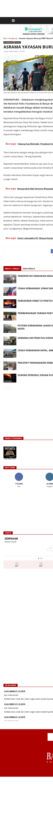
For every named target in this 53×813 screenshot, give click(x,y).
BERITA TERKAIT (12, 268)
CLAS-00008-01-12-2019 (14, 691)
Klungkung (12, 38)
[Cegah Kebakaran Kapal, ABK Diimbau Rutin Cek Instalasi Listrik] (9, 353)
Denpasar (7, 356)
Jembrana (7, 282)
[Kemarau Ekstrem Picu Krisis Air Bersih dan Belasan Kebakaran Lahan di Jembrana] (9, 340)
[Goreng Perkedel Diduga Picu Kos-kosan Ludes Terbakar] (9, 378)
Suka (19, 474)
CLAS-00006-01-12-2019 (14, 717)
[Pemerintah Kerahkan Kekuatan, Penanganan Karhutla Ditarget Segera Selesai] (9, 278)
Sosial (17, 42)
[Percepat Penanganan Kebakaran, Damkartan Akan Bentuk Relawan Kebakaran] (9, 365)
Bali (4, 38)
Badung (7, 307)
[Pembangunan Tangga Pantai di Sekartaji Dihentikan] (9, 316)
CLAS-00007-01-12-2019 (14, 704)
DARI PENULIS (29, 268)
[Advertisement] (26, 795)
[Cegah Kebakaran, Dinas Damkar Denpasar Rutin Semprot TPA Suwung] (9, 291)
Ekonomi (7, 319)
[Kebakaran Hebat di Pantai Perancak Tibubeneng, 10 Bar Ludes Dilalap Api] (9, 303)
